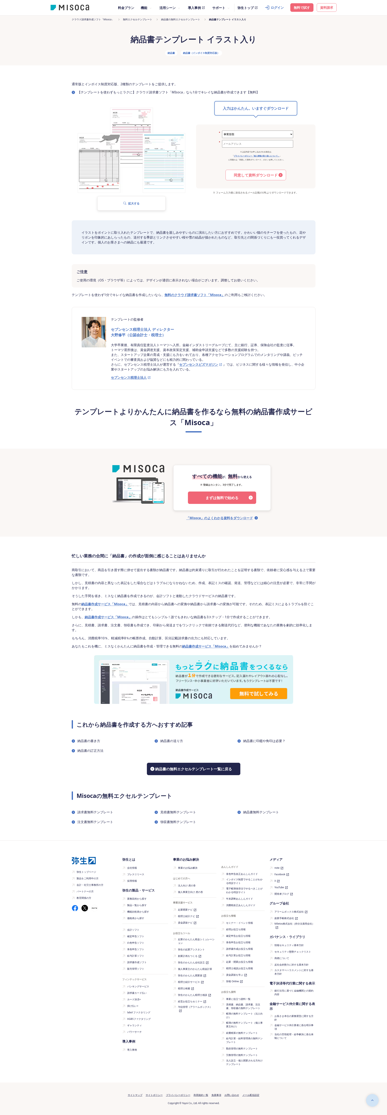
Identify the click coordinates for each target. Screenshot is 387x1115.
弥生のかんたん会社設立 (191, 962)
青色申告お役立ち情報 (238, 942)
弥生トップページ (86, 872)
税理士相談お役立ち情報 (239, 968)
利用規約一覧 (201, 1095)
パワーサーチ (134, 1032)
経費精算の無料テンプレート (242, 1033)
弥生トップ (245, 7)
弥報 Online (232, 981)
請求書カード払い (137, 993)
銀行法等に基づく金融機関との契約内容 (293, 992)
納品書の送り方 (171, 741)
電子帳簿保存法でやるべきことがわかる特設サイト (244, 890)
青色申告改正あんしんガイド (242, 874)
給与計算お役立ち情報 (238, 955)
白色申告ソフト (135, 942)
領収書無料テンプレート (178, 822)
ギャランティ (134, 1025)
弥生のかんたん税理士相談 (192, 995)
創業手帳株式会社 (284, 918)
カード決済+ (134, 999)
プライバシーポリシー (178, 1095)
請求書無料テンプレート (95, 812)
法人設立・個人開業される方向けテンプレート (244, 1062)
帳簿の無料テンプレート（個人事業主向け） (244, 1024)
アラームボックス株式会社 (289, 911)
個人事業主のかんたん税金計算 (195, 969)
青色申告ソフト (135, 949)
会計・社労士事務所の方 (90, 885)
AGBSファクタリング (139, 1019)
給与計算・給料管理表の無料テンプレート (244, 1040)
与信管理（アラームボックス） (195, 1007)
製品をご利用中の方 (88, 878)
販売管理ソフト (135, 968)
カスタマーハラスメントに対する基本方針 (293, 972)
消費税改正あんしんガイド (240, 905)
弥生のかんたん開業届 (190, 975)
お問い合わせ (231, 1095)
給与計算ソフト (135, 955)
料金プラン (126, 7)
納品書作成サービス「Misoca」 (105, 604)
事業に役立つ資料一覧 (238, 999)
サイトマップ (135, 1095)
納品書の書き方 (88, 741)
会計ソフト (133, 929)
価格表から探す (135, 918)
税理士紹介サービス (189, 982)
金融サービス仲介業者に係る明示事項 (293, 1027)
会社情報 (132, 868)
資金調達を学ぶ (234, 975)
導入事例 (194, 7)
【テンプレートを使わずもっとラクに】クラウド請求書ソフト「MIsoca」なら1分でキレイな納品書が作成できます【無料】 (168, 92)
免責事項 (216, 1095)
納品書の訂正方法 (90, 750)
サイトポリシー (154, 1095)
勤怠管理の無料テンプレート (242, 1048)
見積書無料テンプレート (178, 812)
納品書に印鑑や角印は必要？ (264, 741)
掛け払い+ (132, 1006)
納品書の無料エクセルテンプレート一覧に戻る (193, 768)
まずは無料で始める (222, 497)
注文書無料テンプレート (95, 822)
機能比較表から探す (138, 911)
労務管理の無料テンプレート (242, 1055)
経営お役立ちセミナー (190, 1001)
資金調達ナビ (185, 922)
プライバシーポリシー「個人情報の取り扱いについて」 (257, 156)
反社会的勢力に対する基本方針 (291, 964)
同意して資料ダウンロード (256, 175)
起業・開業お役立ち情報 (239, 962)
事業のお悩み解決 (187, 868)
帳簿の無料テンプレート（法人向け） (244, 1015)
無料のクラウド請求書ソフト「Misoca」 (195, 295)
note (277, 868)
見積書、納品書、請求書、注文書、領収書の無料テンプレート (243, 1006)
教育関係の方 (84, 898)
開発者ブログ (281, 894)
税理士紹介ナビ (186, 916)
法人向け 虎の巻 (187, 885)
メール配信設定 (250, 1095)
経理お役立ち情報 (236, 929)
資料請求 (326, 7)
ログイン (277, 7)
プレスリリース (135, 874)
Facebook (279, 874)
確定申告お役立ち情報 (238, 936)
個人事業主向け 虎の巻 (190, 892)
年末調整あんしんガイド (239, 898)
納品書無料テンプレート (261, 812)
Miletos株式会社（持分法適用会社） (294, 923)
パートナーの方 (85, 891)
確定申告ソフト (135, 936)
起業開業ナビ (185, 909)
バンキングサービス (138, 986)
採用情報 (132, 881)
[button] (131, 203)
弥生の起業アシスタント (191, 949)
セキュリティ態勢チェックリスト (292, 951)
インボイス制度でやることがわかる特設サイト (244, 881)
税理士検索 (184, 988)
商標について (281, 958)
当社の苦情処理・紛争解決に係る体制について (293, 1036)
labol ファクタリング (138, 1012)
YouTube (279, 887)
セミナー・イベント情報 (239, 923)
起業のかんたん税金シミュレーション (196, 941)
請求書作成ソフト (137, 962)
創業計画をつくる (187, 956)
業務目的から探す (137, 898)
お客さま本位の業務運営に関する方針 (293, 1017)
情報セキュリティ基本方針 (289, 945)
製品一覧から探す (137, 905)
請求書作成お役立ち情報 (239, 949)
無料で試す (302, 7)
